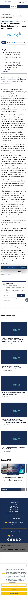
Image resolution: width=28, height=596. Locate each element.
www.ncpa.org (8, 274)
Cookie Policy (12, 582)
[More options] (26, 42)
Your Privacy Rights (14, 515)
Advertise (14, 504)
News (16, 549)
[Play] (7, 42)
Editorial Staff (14, 508)
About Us (14, 501)
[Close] (26, 565)
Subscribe (20, 295)
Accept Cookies (14, 593)
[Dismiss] (25, 267)
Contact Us (14, 506)
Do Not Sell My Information (14, 513)
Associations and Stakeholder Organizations (11, 16)
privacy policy (7, 300)
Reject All (14, 589)
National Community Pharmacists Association (13, 308)
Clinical (12, 6)
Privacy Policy (14, 509)
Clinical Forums (14, 502)
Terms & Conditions (14, 511)
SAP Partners (8, 14)
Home (2, 14)
